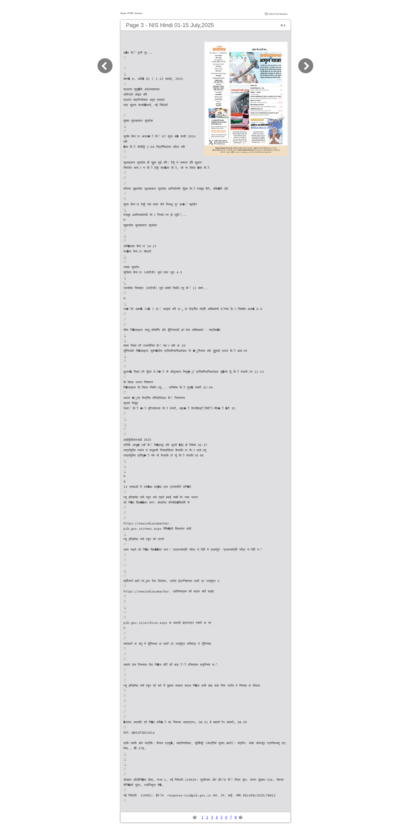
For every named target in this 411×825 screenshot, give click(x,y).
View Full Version (278, 14)
